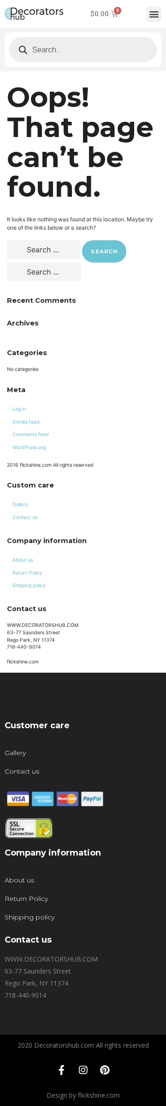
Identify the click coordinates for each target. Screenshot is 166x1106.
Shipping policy (29, 585)
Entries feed (26, 422)
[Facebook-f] (61, 1070)
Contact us (24, 517)
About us (22, 560)
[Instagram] (83, 1070)
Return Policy (27, 573)
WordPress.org (29, 447)
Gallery (20, 504)
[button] (153, 14)
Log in (19, 409)
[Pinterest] (104, 1070)
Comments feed (30, 434)
